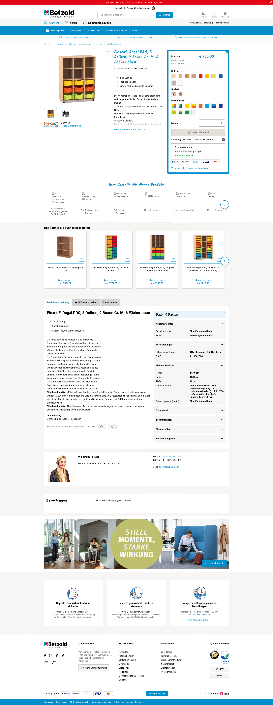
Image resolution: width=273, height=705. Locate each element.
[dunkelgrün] (187, 112)
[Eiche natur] (193, 76)
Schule (60, 44)
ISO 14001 (219, 669)
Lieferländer (124, 664)
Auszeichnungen (168, 672)
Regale (99, 44)
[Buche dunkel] (187, 76)
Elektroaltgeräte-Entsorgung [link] (131, 676)
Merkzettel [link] (123, 672)
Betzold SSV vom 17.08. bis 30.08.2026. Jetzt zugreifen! (134, 2)
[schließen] (270, 2)
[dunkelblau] (220, 105)
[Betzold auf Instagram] (50, 656)
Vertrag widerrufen (157, 693)
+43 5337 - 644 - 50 (171, 456)
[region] (136, 377)
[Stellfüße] (173, 94)
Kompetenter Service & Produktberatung (133, 8)
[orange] (200, 105)
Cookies (138, 702)
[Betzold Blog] (54, 663)
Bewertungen (127, 702)
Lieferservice (110, 302)
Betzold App (124, 668)
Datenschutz (62, 702)
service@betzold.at (169, 467)
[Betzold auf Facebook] (45, 656)
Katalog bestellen (126, 656)
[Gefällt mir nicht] (112, 426)
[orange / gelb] (193, 105)
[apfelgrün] (213, 76)
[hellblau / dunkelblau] (213, 105)
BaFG (116, 702)
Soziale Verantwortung (171, 660)
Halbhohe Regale (114, 44)
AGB (72, 702)
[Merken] (107, 52)
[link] (214, 14)
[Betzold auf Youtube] (46, 663)
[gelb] (207, 76)
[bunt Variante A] (173, 105)
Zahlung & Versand (127, 660)
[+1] (221, 123)
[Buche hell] (180, 76)
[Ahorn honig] (173, 76)
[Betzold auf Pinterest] (57, 656)
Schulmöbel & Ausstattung (80, 44)
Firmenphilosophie (169, 656)
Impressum (49, 702)
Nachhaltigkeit (167, 664)
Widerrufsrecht (82, 702)
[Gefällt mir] (101, 426)
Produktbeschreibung (58, 302)
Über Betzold (166, 652)
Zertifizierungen (168, 668)
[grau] (173, 83)
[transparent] (193, 112)
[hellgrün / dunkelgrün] (180, 112)
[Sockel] (180, 94)
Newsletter (123, 652)
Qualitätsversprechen (86, 302)
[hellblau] (207, 105)
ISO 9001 (220, 675)
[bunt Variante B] (180, 105)
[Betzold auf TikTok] (63, 656)
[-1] (202, 123)
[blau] (220, 76)
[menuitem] (195, 22)
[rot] (200, 76)
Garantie (123, 680)
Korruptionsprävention (101, 702)
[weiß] (180, 83)
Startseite (48, 44)
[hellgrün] (173, 112)
